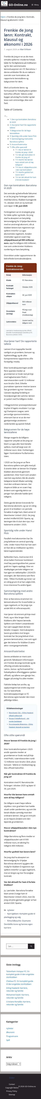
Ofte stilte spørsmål (19, 147)
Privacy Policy (12, 1091)
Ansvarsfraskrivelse (19, 144)
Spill (8, 1040)
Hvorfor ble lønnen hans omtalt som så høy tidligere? (24, 162)
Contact (12, 1084)
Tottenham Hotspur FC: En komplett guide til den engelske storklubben (20, 974)
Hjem (3, 16)
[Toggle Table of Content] (5, 116)
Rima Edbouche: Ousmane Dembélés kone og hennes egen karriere (18, 924)
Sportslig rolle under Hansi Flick (24, 136)
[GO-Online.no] (4, 3)
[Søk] (31, 946)
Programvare (12, 1036)
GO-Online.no (18, 5)
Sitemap (12, 1094)
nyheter (10, 910)
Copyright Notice (11, 1087)
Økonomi (10, 1032)
